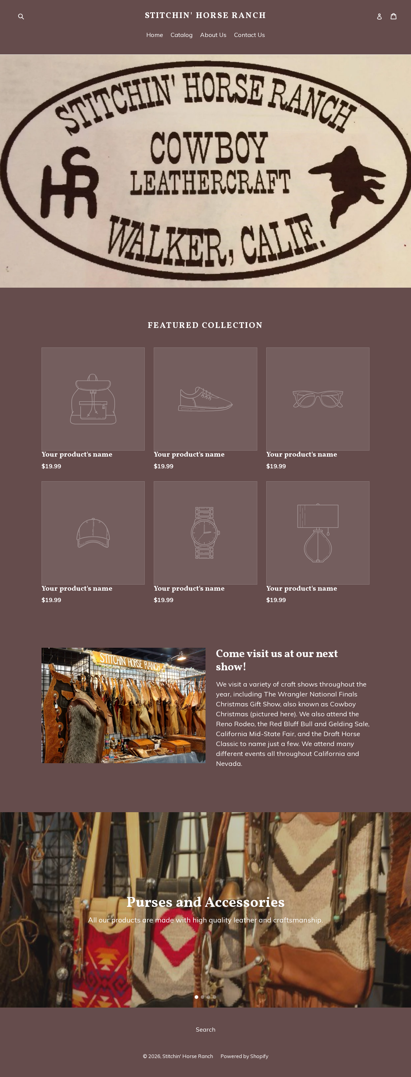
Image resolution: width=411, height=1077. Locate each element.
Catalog (182, 34)
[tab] (196, 997)
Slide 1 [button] (196, 997)
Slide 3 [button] (208, 997)
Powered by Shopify (244, 1056)
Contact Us (249, 34)
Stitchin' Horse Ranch (206, 16)
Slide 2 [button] (202, 997)
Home (154, 34)
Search (205, 1029)
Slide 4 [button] (214, 997)
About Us (213, 34)
